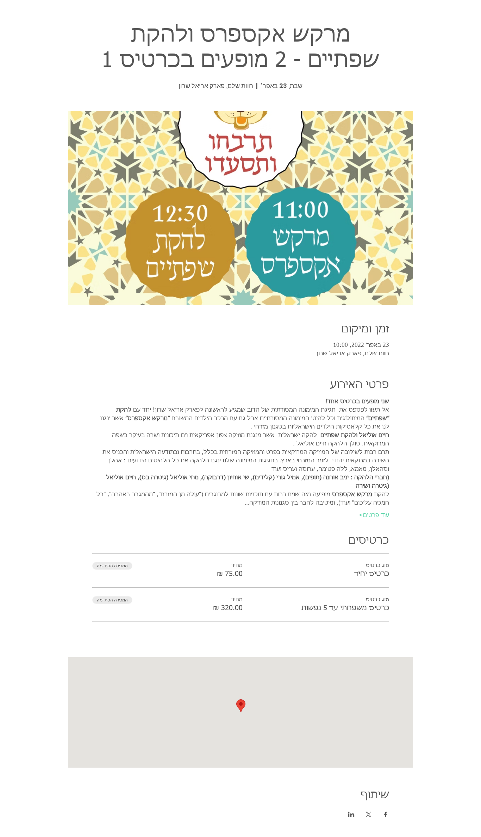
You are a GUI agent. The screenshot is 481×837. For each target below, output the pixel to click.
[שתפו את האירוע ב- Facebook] (385, 814)
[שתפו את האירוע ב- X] (368, 814)
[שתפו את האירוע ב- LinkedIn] (351, 814)
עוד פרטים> (374, 515)
